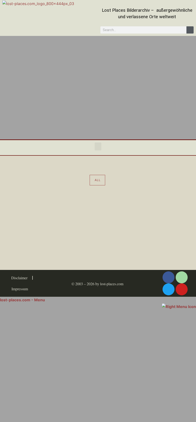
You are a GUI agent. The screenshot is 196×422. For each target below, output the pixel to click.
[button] (98, 146)
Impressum (19, 288)
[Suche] (190, 30)
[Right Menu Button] (179, 306)
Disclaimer (19, 277)
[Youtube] (182, 289)
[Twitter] (168, 289)
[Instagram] (182, 277)
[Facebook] (168, 277)
